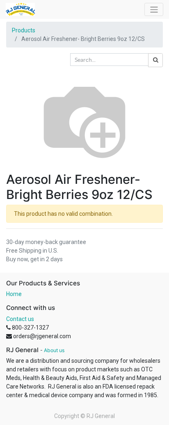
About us (54, 350)
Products (23, 30)
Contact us (20, 319)
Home (14, 294)
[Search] (155, 60)
